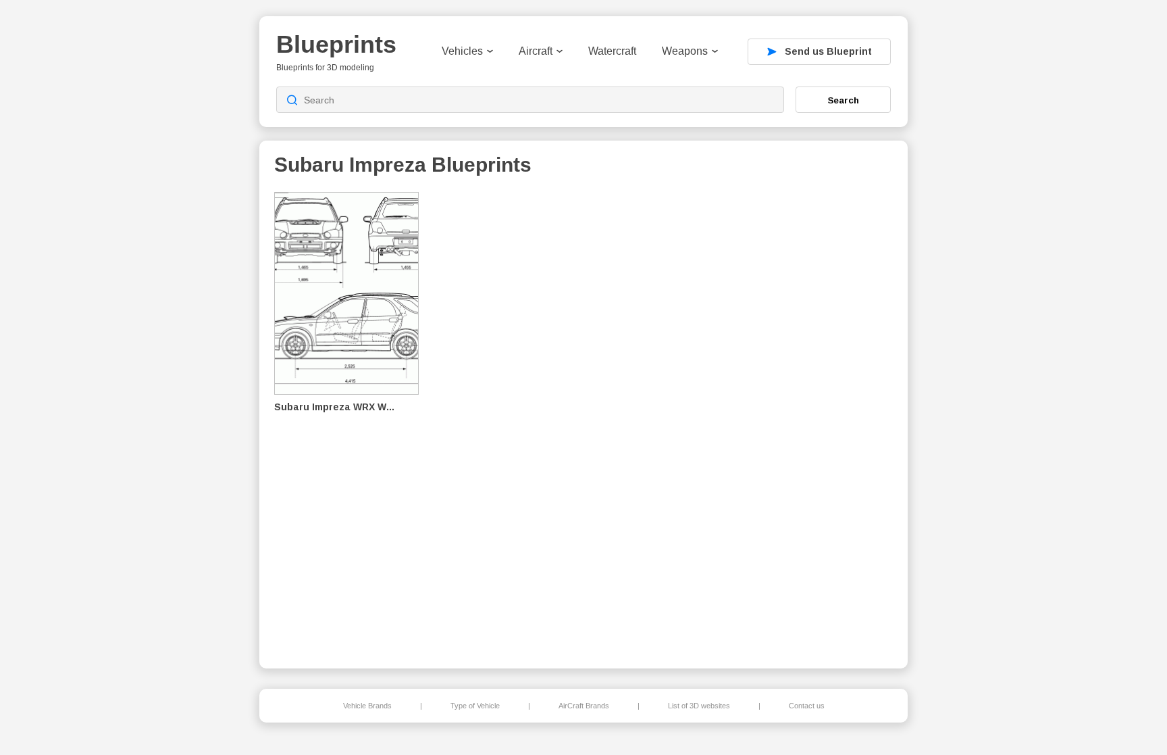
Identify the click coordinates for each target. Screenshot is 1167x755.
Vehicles (462, 51)
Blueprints (336, 44)
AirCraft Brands (584, 706)
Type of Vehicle (475, 706)
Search (843, 100)
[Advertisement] (823, 420)
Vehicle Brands (367, 706)
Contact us (807, 706)
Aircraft (535, 51)
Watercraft (612, 51)
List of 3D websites (699, 706)
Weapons (685, 51)
